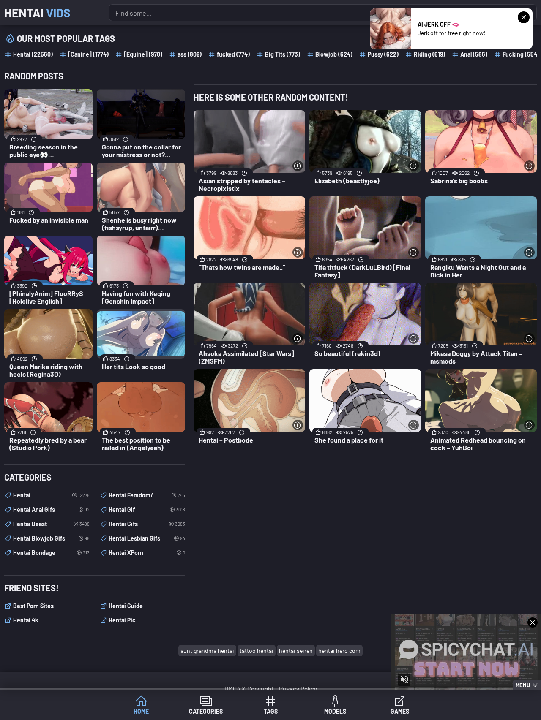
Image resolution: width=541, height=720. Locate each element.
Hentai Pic (122, 620)
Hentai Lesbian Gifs (147, 538)
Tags (271, 711)
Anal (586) (473, 54)
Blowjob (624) (333, 54)
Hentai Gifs (147, 523)
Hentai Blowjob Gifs (51, 538)
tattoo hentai (256, 650)
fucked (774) (233, 54)
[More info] (297, 165)
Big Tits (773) (282, 54)
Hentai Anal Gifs (51, 509)
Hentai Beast (51, 523)
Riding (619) (429, 54)
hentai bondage (51, 552)
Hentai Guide (126, 605)
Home (141, 711)
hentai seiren (296, 650)
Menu (523, 685)
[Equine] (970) (143, 54)
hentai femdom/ (147, 495)
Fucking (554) (521, 54)
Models (335, 711)
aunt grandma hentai (207, 650)
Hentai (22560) (33, 54)
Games (400, 711)
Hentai (37, 12)
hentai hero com (339, 650)
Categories (206, 711)
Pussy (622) (383, 54)
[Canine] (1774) (88, 54)
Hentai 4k (25, 620)
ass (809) (190, 54)
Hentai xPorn (147, 552)
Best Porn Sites (33, 605)
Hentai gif (147, 509)
